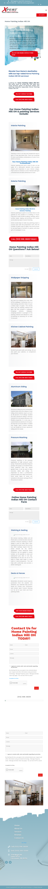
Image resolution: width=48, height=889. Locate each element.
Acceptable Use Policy (13, 678)
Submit (36, 269)
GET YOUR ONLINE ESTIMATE (24, 611)
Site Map (24, 842)
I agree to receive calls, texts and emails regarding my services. (24, 667)
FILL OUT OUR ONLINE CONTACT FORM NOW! (22, 54)
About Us (18, 828)
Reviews (17, 835)
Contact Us (19, 838)
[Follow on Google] (41, 4)
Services (17, 832)
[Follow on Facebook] (38, 4)
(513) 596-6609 (24, 697)
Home (17, 825)
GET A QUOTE (41, 15)
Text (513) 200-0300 (19, 851)
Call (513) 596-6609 (19, 847)
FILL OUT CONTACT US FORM (24, 94)
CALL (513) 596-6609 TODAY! (24, 99)
